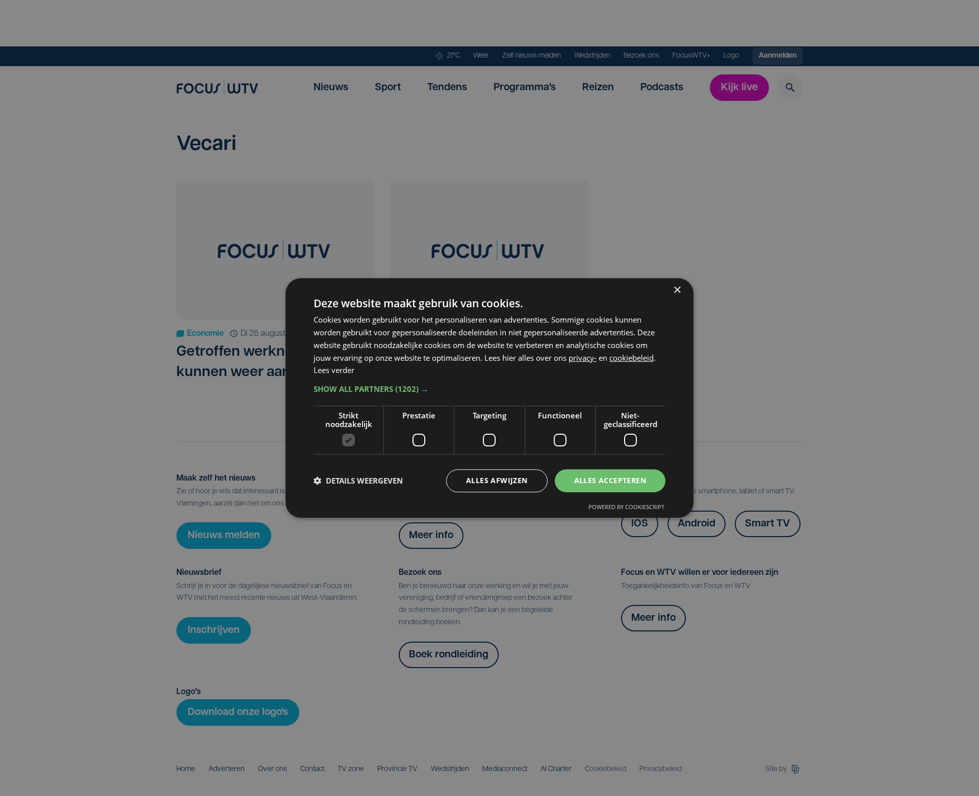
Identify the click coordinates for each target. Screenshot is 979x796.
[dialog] (489, 398)
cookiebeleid (631, 358)
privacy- (583, 358)
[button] (489, 388)
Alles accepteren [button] (610, 480)
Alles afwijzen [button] (497, 480)
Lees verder (334, 370)
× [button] (677, 290)
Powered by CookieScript (626, 507)
